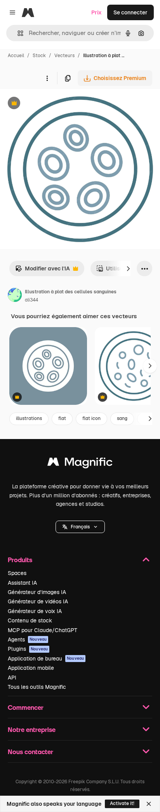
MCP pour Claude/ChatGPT (42, 630)
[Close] (148, 804)
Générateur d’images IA (37, 592)
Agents (27, 639)
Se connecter (130, 12)
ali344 (31, 300)
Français (80, 527)
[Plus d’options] (47, 78)
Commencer (25, 707)
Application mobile (31, 667)
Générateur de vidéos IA (38, 601)
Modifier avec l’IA (42, 270)
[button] (80, 527)
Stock (39, 55)
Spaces (17, 573)
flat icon (91, 418)
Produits (20, 560)
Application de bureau (46, 658)
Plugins (28, 648)
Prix (96, 12)
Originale (51, 104)
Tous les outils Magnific (37, 686)
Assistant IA (22, 582)
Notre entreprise (32, 729)
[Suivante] (128, 268)
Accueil (16, 55)
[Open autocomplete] (17, 33)
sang (122, 418)
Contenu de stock (30, 620)
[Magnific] (80, 464)
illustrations (29, 418)
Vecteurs (64, 55)
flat (62, 418)
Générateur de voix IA (35, 611)
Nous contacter (30, 752)
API (12, 677)
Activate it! (122, 803)
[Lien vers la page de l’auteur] (15, 296)
